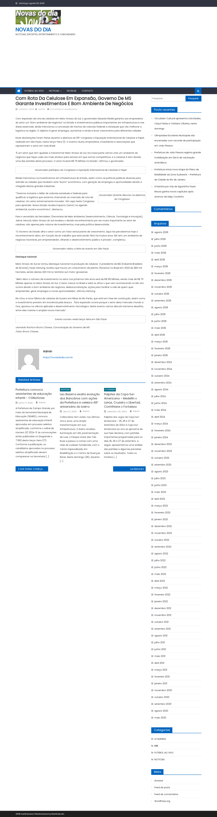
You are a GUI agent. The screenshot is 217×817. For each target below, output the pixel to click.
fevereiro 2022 (162, 594)
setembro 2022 (162, 546)
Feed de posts (162, 787)
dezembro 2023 (163, 444)
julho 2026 (160, 239)
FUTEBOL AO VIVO (34, 90)
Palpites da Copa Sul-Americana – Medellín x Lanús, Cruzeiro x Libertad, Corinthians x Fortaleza (122, 400)
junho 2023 (160, 485)
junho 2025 (160, 321)
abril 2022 (159, 581)
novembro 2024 (163, 369)
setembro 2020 (162, 704)
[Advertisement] (108, 60)
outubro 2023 (161, 457)
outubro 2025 (161, 293)
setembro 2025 (162, 300)
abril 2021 (159, 663)
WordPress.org (162, 801)
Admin (41, 109)
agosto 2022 (161, 553)
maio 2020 (160, 717)
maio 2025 (160, 328)
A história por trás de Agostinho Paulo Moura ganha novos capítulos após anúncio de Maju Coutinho (175, 191)
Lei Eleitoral (136, 469)
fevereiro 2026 (162, 273)
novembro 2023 (163, 451)
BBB (156, 745)
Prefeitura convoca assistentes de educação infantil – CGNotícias (34, 394)
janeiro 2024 (161, 437)
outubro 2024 (162, 375)
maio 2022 (160, 574)
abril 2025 (159, 334)
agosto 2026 (161, 232)
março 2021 (160, 669)
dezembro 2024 (163, 362)
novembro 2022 (163, 533)
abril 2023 (159, 498)
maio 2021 (159, 656)
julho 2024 (160, 396)
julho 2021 (159, 642)
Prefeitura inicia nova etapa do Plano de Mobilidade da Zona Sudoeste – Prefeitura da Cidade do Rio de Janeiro (177, 174)
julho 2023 (160, 478)
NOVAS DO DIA (33, 29)
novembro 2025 (163, 287)
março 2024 (161, 423)
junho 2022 (160, 567)
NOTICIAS (54, 90)
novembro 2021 (162, 615)
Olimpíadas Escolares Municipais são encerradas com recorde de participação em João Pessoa (177, 140)
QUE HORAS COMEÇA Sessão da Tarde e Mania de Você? (34, 469)
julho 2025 (160, 314)
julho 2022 (160, 560)
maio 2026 (160, 252)
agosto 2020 (161, 710)
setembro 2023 (162, 464)
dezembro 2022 (163, 526)
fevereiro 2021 (162, 676)
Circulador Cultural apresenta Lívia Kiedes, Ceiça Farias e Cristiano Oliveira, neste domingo (177, 123)
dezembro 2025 (163, 280)
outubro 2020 (161, 697)
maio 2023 (160, 492)
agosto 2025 (161, 307)
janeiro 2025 (161, 355)
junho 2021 (160, 649)
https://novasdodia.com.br (58, 357)
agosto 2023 (161, 471)
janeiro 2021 (160, 683)
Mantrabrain (57, 813)
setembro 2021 (162, 628)
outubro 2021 (161, 622)
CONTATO (87, 90)
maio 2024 (160, 410)
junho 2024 (160, 403)
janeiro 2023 (161, 519)
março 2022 (161, 587)
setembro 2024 (163, 382)
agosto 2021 (160, 635)
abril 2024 (159, 416)
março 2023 (161, 505)
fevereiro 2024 (162, 430)
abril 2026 (159, 259)
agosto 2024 (161, 389)
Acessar (158, 780)
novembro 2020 (163, 690)
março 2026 (161, 266)
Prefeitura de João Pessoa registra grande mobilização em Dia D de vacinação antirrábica (177, 157)
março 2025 (161, 341)
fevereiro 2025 (162, 348)
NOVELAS (71, 90)
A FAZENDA (110, 389)
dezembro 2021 (162, 608)
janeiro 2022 (161, 601)
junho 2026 (160, 246)
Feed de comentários (166, 794)
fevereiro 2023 (162, 512)
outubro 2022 (161, 539)
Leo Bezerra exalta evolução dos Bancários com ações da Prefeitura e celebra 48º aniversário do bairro (80, 400)
